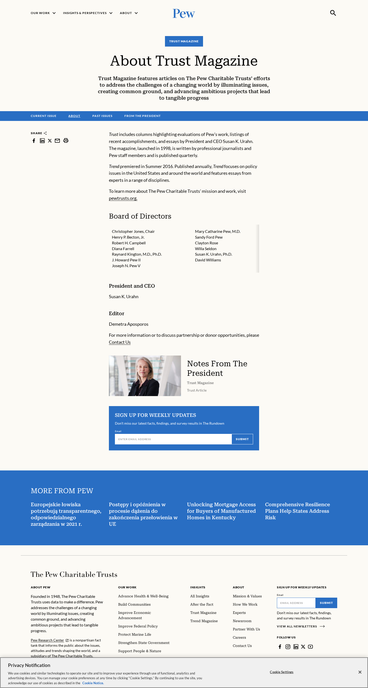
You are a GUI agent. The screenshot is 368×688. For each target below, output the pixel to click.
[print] (66, 140)
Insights (198, 587)
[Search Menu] (333, 13)
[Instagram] (288, 647)
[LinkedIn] (296, 647)
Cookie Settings (281, 672)
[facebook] (34, 140)
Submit (242, 439)
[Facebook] (280, 647)
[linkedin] (42, 140)
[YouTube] (310, 647)
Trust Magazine (184, 41)
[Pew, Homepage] (184, 13)
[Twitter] (303, 646)
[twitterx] (50, 140)
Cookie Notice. (93, 683)
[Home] (74, 574)
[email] (57, 140)
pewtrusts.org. (123, 198)
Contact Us (120, 342)
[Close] (359, 672)
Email (118, 431)
